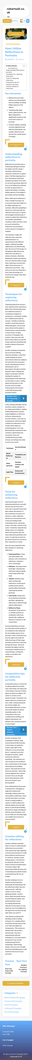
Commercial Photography (13, 1001)
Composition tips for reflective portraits (12, 83)
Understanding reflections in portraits (15, 71)
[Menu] (8, 16)
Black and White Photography (14, 998)
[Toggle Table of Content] (23, 66)
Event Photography (11, 1005)
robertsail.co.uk (16, 10)
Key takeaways (12, 68)
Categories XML (8, 1032)
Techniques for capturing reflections (14, 75)
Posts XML (6, 1034)
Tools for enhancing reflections (12, 79)
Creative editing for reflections (12, 87)
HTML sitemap (8, 1045)
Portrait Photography (13, 44)
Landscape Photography (12, 1008)
